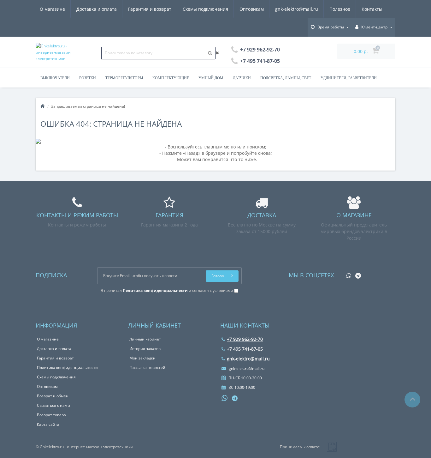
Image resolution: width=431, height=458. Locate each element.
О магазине (52, 9)
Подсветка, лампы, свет (285, 78)
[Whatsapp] (347, 273)
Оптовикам (251, 9)
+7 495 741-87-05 (245, 349)
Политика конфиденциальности (67, 367)
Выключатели (55, 78)
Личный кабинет (145, 339)
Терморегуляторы (124, 78)
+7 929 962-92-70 (245, 339)
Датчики (242, 78)
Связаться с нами (53, 405)
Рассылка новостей (147, 367)
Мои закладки (142, 358)
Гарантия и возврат (149, 9)
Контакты (372, 9)
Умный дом (210, 78)
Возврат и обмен (52, 396)
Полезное (339, 9)
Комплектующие (170, 78)
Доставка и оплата (96, 9)
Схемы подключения (205, 9)
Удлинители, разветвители (349, 78)
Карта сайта (48, 424)
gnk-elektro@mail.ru (296, 9)
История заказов (145, 348)
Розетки (87, 78)
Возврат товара (51, 415)
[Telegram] (356, 273)
